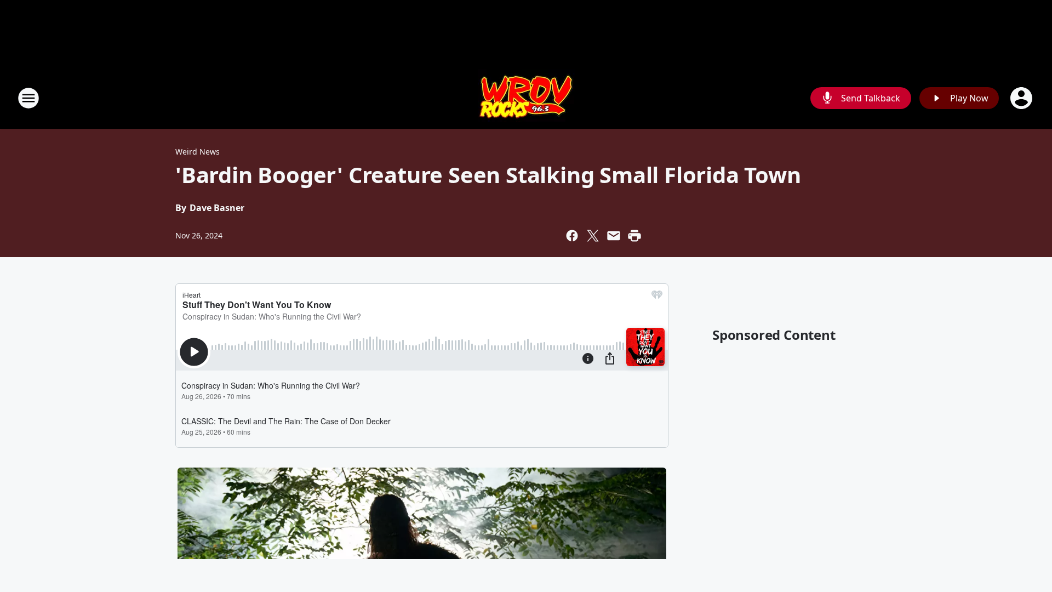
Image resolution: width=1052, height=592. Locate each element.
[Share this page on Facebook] (572, 235)
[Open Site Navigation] (28, 98)
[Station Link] (526, 98)
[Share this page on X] (593, 235)
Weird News (197, 151)
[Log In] (1022, 98)
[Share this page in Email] (613, 235)
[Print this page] (634, 235)
